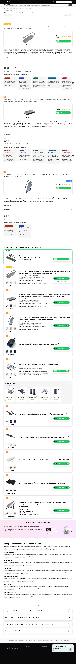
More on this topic (25, 88)
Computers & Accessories (20, 8)
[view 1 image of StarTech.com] (11, 482)
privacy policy (51, 5)
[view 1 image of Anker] (11, 274)
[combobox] (64, 1)
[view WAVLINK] (21, 391)
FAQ (26, 653)
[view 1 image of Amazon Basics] (11, 505)
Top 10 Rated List (20, 19)
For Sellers (44, 649)
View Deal (10, 399)
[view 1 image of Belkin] (11, 297)
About (27, 649)
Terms (27, 657)
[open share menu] (66, 15)
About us (47, 1)
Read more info (7, 57)
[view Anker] (10, 391)
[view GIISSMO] (44, 391)
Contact (27, 651)
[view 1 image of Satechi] (11, 436)
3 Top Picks (8, 19)
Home (4, 8)
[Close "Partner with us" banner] (72, 645)
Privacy (27, 655)
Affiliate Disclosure (7, 15)
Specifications (7, 61)
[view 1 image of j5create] (11, 413)
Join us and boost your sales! (59, 650)
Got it (70, 5)
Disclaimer (28, 659)
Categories (52, 1)
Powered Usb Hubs (28, 8)
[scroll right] (73, 83)
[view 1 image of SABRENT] (11, 258)
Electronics (13, 8)
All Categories (9, 8)
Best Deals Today (45, 651)
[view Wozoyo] (33, 391)
